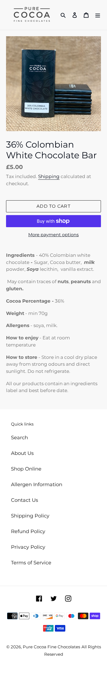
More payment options (53, 234)
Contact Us (24, 500)
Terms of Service (31, 563)
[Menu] (97, 15)
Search (19, 438)
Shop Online (26, 469)
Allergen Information (36, 484)
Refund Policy (28, 531)
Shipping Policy (30, 516)
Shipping (49, 176)
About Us (22, 453)
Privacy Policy (28, 547)
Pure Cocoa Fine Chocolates (51, 646)
